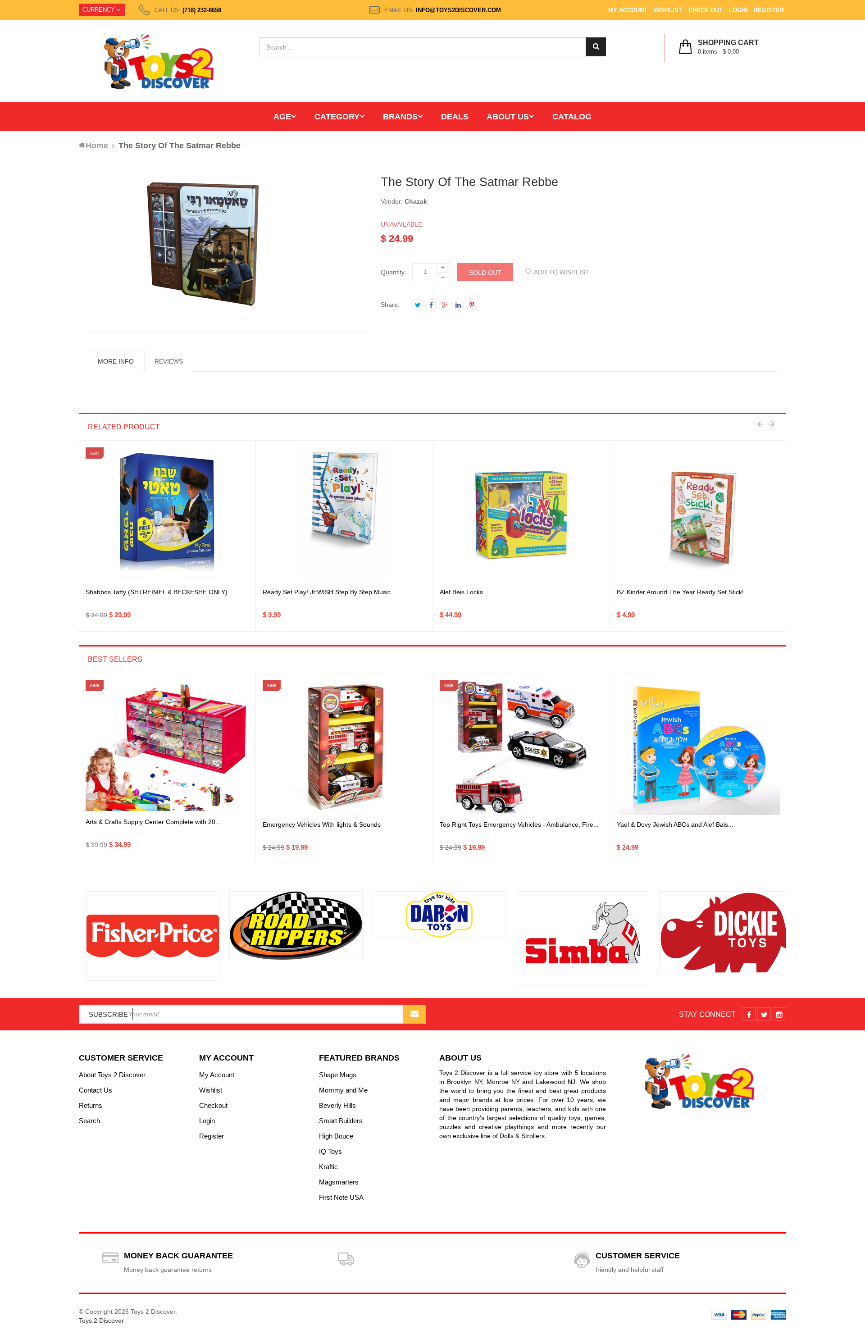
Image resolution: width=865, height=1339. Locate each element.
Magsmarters (339, 1182)
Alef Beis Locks (461, 592)
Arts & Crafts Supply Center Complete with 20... (153, 821)
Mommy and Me (343, 1090)
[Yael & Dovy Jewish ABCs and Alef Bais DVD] (699, 747)
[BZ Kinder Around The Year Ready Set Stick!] (699, 515)
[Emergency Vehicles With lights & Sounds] (344, 747)
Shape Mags (337, 1075)
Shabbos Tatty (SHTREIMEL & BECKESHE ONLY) (157, 592)
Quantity (393, 272)
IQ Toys (330, 1151)
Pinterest (472, 305)
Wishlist (668, 10)
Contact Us (95, 1090)
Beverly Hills (337, 1105)
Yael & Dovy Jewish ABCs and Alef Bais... (675, 824)
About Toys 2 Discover (112, 1075)
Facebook (431, 305)
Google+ (445, 305)
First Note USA (341, 1197)
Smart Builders (341, 1121)
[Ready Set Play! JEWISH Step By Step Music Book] (344, 515)
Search (89, 1121)
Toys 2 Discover (101, 1320)
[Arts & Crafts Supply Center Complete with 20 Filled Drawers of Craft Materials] (167, 747)
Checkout (213, 1105)
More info (116, 361)
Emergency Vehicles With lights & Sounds (322, 824)
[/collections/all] (146, 935)
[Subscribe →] (414, 1014)
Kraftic (328, 1166)
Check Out (705, 10)
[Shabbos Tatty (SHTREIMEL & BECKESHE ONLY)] (167, 515)
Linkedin (458, 305)
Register (769, 10)
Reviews (169, 361)
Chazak (416, 201)
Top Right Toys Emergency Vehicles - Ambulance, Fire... (519, 824)
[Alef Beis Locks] (521, 515)
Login (738, 10)
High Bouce (336, 1136)
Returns (90, 1105)
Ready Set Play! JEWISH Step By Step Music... (329, 592)
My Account (627, 10)
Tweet (417, 305)
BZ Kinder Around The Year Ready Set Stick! (680, 592)
